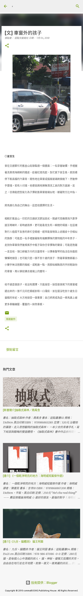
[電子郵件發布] (7, 314)
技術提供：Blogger (43, 582)
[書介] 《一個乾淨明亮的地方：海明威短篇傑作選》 (34, 475)
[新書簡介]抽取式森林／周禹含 (21, 410)
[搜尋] (77, 6)
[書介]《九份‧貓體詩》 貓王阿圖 (23, 541)
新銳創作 (10, 319)
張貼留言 (12, 349)
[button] (7, 45)
